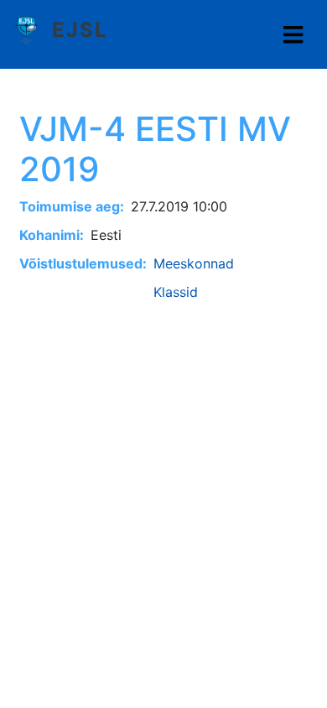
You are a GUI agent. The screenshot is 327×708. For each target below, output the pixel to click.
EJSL (80, 30)
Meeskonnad (193, 263)
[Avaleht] (32, 30)
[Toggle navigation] (293, 34)
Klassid (175, 292)
